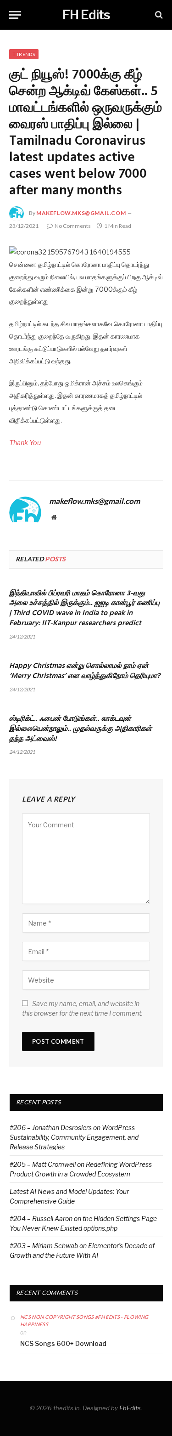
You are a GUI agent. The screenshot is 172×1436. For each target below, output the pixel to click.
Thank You (25, 443)
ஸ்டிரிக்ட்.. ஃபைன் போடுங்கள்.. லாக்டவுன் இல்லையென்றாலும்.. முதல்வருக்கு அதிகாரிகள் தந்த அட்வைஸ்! (80, 729)
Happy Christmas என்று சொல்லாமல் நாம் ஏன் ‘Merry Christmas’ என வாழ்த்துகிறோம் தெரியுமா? (84, 671)
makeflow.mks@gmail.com (81, 212)
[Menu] (15, 15)
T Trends (24, 54)
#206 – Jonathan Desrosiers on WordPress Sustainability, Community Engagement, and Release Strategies (74, 1137)
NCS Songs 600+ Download (63, 1343)
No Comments (73, 225)
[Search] (158, 15)
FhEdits (130, 1408)
